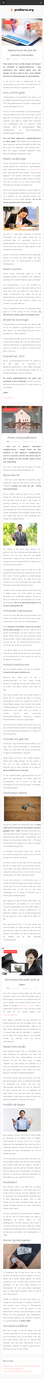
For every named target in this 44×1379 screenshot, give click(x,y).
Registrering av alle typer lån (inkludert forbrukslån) (21, 1366)
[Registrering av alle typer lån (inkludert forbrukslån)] (22, 32)
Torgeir (15, 59)
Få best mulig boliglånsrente (22, 437)
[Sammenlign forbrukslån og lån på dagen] (22, 961)
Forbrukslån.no (8, 398)
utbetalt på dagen (27, 1006)
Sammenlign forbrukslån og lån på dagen (18, 1371)
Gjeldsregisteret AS (33, 169)
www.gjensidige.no (10, 1015)
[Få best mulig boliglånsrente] (22, 419)
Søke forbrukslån (10, 409)
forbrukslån (8, 22)
